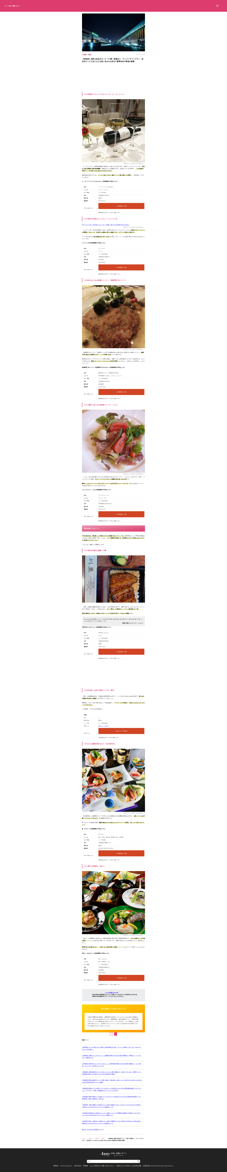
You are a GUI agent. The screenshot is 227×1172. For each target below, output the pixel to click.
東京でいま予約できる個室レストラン (93, 1129)
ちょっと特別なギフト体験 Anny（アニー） (102, 1165)
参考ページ (101, 725)
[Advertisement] (97, 77)
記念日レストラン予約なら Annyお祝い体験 (128, 1165)
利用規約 (85, 1165)
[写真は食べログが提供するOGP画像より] (113, 161)
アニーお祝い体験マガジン (12, 6)
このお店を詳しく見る (121, 206)
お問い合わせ (77, 1165)
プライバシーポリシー (66, 1165)
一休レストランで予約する (121, 731)
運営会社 (56, 1165)
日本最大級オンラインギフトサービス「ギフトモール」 (158, 1165)
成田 (89, 54)
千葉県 (84, 54)
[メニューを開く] (216, 6)
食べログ (107, 725)
